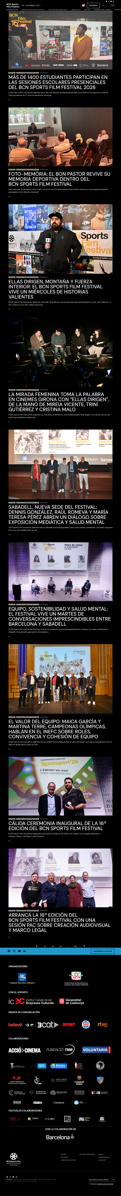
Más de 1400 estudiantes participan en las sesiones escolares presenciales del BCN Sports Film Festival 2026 (58, 82)
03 (60, 946)
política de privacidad (105, 1184)
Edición (63, 1154)
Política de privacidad (30, 1179)
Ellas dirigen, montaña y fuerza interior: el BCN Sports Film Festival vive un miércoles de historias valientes (56, 289)
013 (75, 946)
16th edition (21, 73)
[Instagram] (109, 1)
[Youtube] (111, 1)
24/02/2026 (44, 604)
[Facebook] (106, 1)
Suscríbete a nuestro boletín (99, 1180)
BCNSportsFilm (32, 277)
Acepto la (102, 1184)
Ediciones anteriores (87, 1154)
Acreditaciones (104, 1157)
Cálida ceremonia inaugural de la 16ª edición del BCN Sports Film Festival (57, 826)
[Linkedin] (113, 1)
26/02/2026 (44, 169)
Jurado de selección (68, 1160)
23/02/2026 (44, 819)
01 (45, 946)
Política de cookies (44, 1179)
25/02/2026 (43, 277)
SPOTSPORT (65, 1157)
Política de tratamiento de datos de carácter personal (31, 1180)
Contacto (102, 1160)
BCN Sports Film (32, 73)
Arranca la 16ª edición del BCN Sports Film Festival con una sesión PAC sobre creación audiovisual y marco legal (60, 922)
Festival (12, 73)
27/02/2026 (43, 72)
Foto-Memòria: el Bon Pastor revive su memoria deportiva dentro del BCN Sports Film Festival (59, 179)
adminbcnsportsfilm (19, 99)
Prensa (100, 1154)
